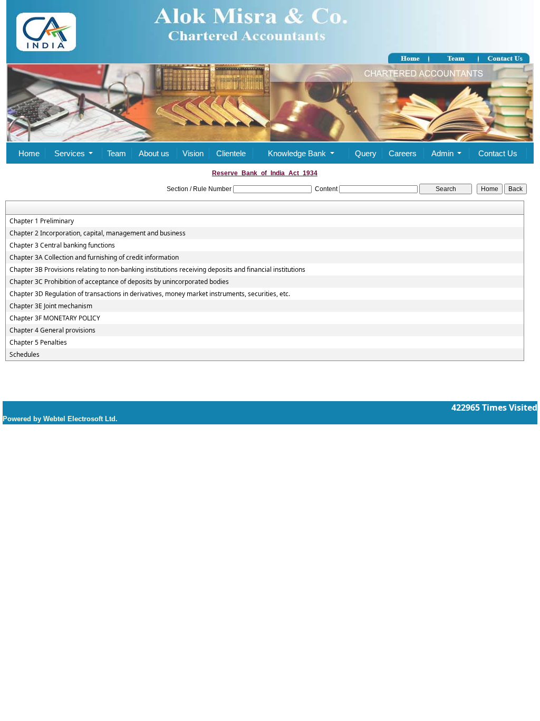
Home (29, 153)
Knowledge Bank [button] (298, 153)
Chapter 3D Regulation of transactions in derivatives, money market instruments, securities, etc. (149, 294)
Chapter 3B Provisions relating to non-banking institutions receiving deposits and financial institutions (157, 269)
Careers (403, 153)
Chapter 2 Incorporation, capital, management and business (97, 233)
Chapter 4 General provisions (52, 330)
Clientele (231, 153)
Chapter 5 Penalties (38, 342)
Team (116, 153)
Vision (193, 153)
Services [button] (70, 153)
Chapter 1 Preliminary (41, 221)
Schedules (24, 354)
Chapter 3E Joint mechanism (50, 306)
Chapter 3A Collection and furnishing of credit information (94, 257)
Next (485, 112)
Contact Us (497, 153)
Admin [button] (443, 153)
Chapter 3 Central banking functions (62, 245)
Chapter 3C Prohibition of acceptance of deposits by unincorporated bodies (119, 282)
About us (154, 153)
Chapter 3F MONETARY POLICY (54, 318)
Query (366, 153)
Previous (49, 112)
